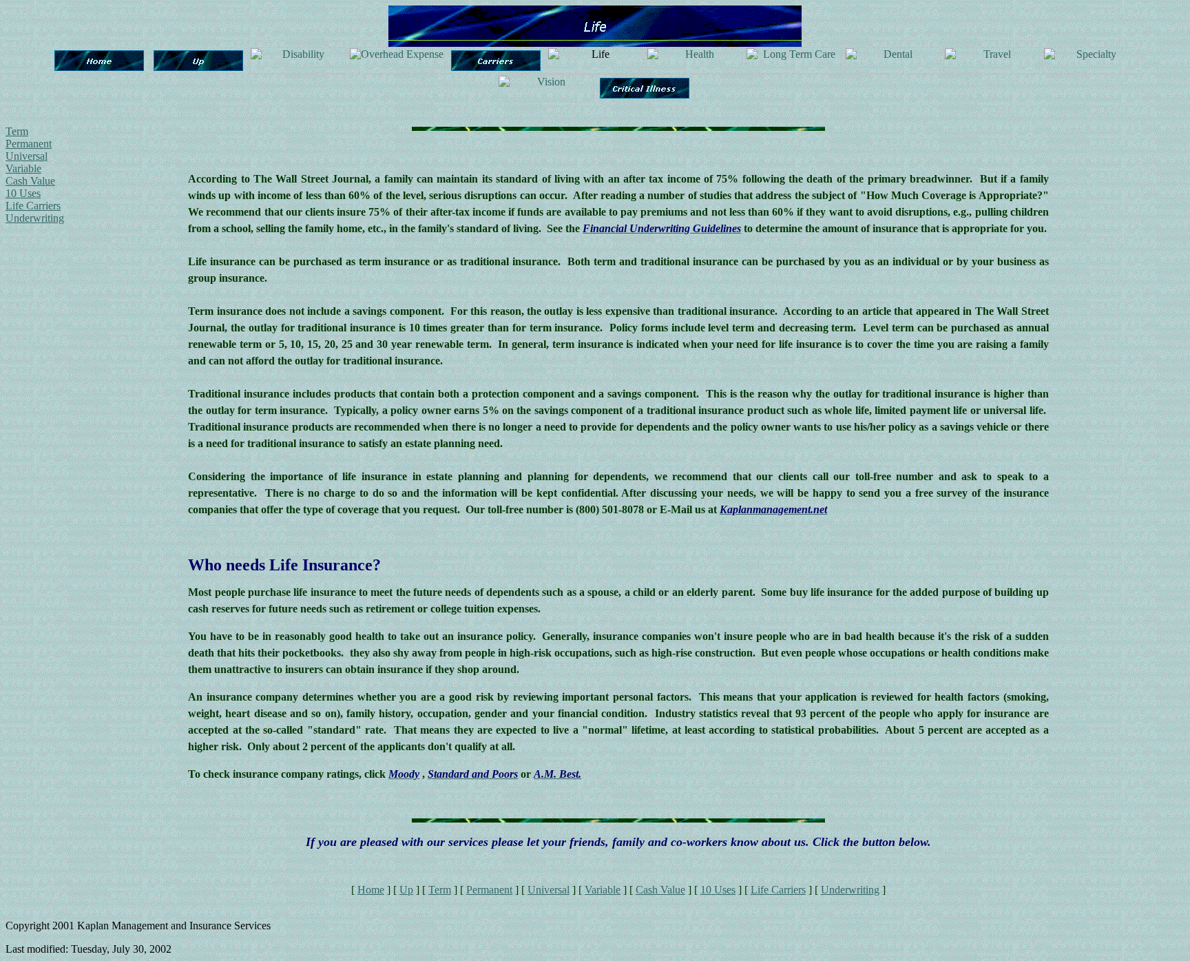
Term (17, 131)
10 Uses (23, 193)
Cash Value (30, 181)
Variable (23, 168)
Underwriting (35, 218)
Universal (27, 156)
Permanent (29, 143)
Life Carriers (33, 205)
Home (370, 890)
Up (406, 890)
